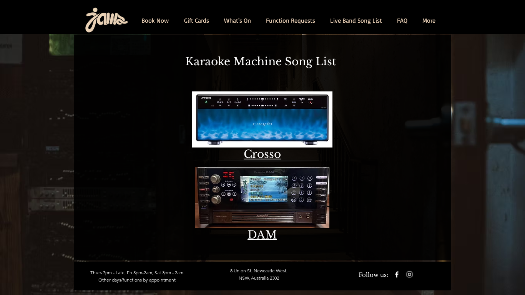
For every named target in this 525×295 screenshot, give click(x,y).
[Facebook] (397, 274)
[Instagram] (409, 274)
